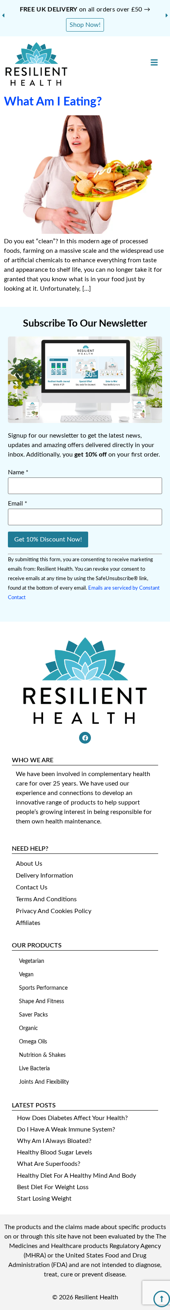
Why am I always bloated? (54, 1141)
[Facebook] (85, 738)
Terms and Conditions (46, 899)
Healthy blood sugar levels (54, 1152)
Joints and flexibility (44, 1082)
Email (17, 503)
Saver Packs (33, 1015)
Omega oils (33, 1042)
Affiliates (28, 923)
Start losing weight (44, 1198)
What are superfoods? (48, 1164)
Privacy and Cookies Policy (53, 911)
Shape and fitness (41, 1001)
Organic (28, 1028)
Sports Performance (43, 988)
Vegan (26, 974)
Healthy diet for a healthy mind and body (76, 1176)
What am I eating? (53, 102)
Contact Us (31, 887)
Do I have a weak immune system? (66, 1129)
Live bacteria (34, 1068)
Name (18, 472)
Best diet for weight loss (53, 1187)
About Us (29, 864)
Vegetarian (31, 961)
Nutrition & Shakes (42, 1055)
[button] (3, 15)
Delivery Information (44, 875)
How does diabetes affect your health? (72, 1118)
